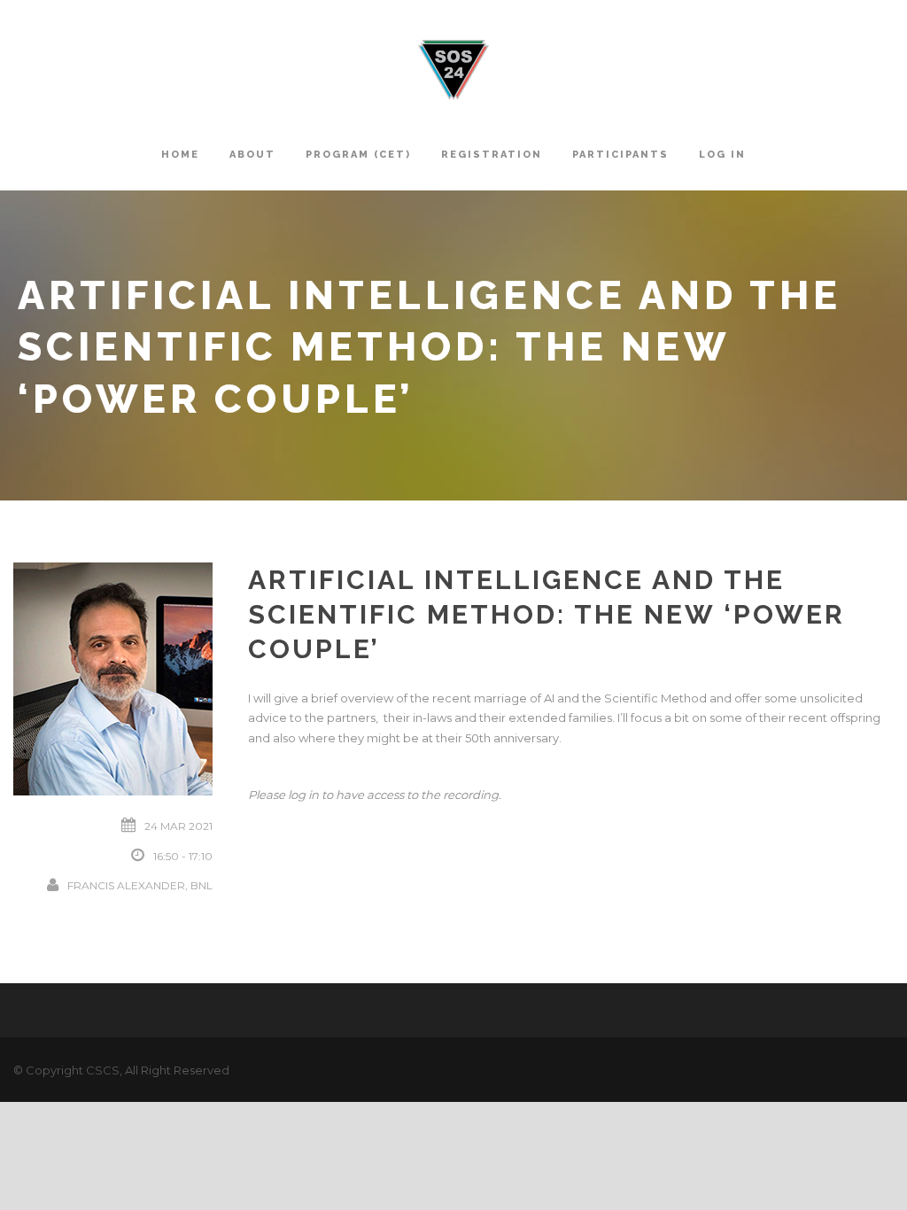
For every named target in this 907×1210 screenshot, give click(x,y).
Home (180, 154)
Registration (491, 154)
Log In (722, 154)
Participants (620, 154)
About (252, 154)
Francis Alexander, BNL (140, 885)
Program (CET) (358, 154)
